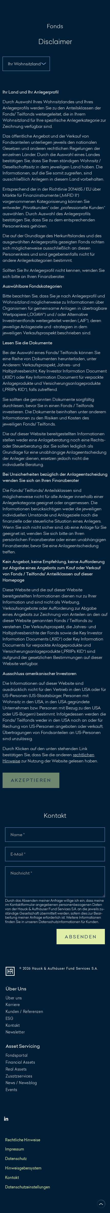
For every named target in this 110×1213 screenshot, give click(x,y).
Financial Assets (20, 1062)
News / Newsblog (21, 1082)
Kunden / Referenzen (24, 1011)
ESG (9, 1018)
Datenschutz (16, 1159)
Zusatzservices (19, 1076)
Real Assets (16, 1069)
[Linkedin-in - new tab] (6, 1119)
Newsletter (15, 1032)
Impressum (14, 1149)
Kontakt (13, 1025)
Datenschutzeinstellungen (27, 1187)
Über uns (14, 998)
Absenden (81, 937)
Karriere (13, 1004)
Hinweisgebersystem (23, 1168)
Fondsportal (17, 1055)
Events (11, 1089)
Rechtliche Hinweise (22, 1140)
